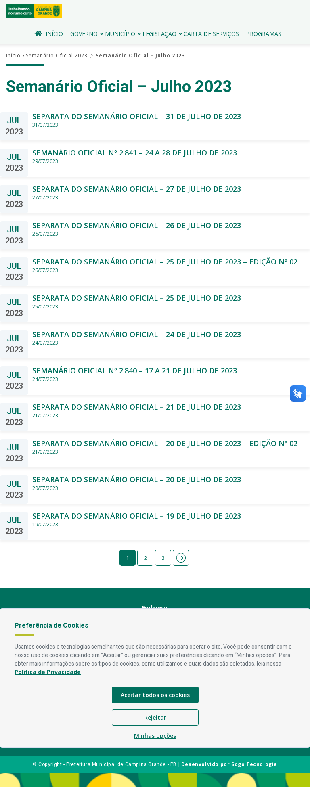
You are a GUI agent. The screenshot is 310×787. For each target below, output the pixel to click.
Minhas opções (155, 735)
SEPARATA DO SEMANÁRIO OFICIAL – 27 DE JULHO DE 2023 (136, 189)
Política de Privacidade (48, 672)
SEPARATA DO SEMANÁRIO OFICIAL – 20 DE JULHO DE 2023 (136, 479)
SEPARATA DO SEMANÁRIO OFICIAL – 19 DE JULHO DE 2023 (136, 516)
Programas (263, 34)
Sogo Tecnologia (254, 764)
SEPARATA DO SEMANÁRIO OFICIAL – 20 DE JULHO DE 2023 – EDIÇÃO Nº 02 (164, 443)
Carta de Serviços (211, 34)
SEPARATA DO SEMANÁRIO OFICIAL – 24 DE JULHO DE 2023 (136, 334)
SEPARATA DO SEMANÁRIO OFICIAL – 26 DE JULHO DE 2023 (136, 225)
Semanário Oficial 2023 (57, 55)
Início (54, 34)
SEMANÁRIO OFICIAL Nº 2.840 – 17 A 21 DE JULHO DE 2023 (134, 370)
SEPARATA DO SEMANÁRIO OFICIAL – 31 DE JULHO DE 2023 (136, 116)
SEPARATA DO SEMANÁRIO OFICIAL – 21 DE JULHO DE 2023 (136, 407)
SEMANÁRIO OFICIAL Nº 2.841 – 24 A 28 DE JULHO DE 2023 (134, 153)
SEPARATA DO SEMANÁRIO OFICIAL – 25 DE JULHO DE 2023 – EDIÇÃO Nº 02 (164, 261)
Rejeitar (155, 717)
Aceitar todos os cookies (155, 695)
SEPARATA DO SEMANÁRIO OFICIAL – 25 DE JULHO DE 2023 (136, 298)
